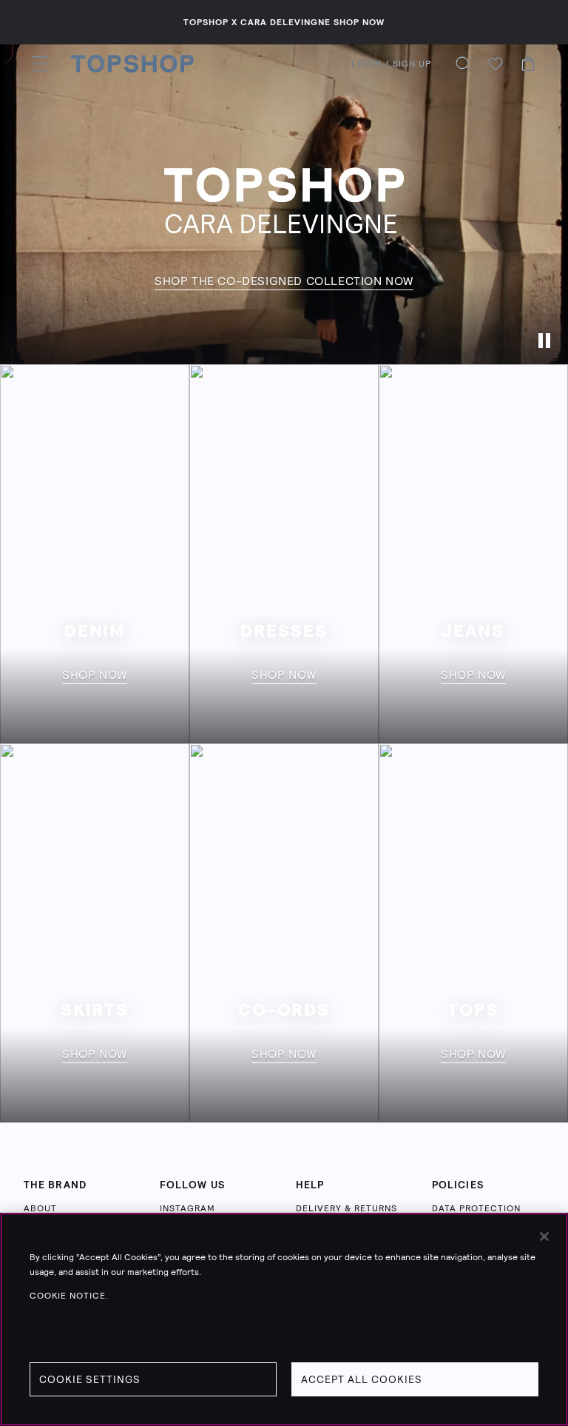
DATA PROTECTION (476, 1208)
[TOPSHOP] (132, 64)
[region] (284, 1319)
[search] (463, 63)
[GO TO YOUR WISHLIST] (495, 63)
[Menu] (40, 63)
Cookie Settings (90, 1379)
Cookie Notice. (69, 1296)
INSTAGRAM (187, 1208)
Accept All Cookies (361, 1379)
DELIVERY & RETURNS (346, 1208)
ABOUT (40, 1208)
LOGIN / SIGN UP (391, 64)
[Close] (544, 1236)
